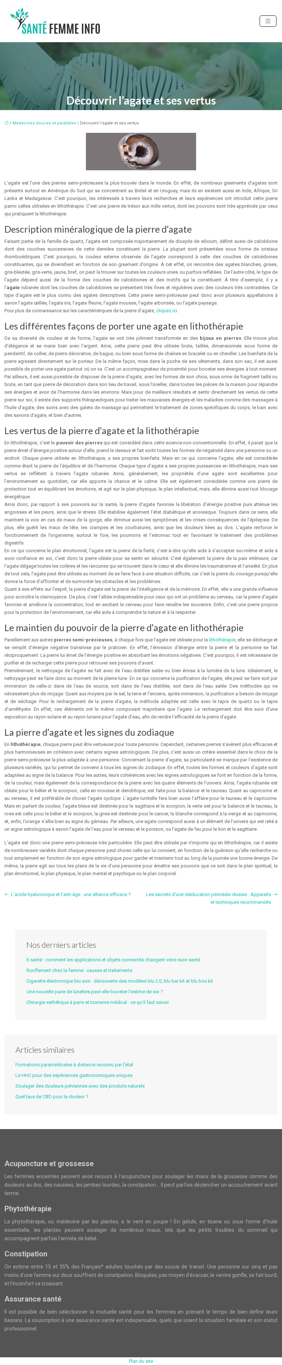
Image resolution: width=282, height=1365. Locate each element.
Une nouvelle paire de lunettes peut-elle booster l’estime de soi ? (94, 991)
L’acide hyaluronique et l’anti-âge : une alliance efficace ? (71, 894)
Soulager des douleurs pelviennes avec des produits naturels (80, 1086)
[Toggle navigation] (268, 21)
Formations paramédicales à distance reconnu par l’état (74, 1064)
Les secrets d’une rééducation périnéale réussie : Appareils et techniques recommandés (208, 898)
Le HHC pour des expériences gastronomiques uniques (74, 1075)
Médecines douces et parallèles (44, 123)
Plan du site (141, 1361)
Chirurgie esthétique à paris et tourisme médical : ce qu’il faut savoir (97, 1002)
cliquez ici (166, 310)
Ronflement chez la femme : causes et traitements (79, 970)
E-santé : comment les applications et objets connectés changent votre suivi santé (113, 959)
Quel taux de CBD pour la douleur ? (51, 1096)
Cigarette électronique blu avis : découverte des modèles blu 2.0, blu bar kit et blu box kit (119, 981)
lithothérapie (222, 640)
